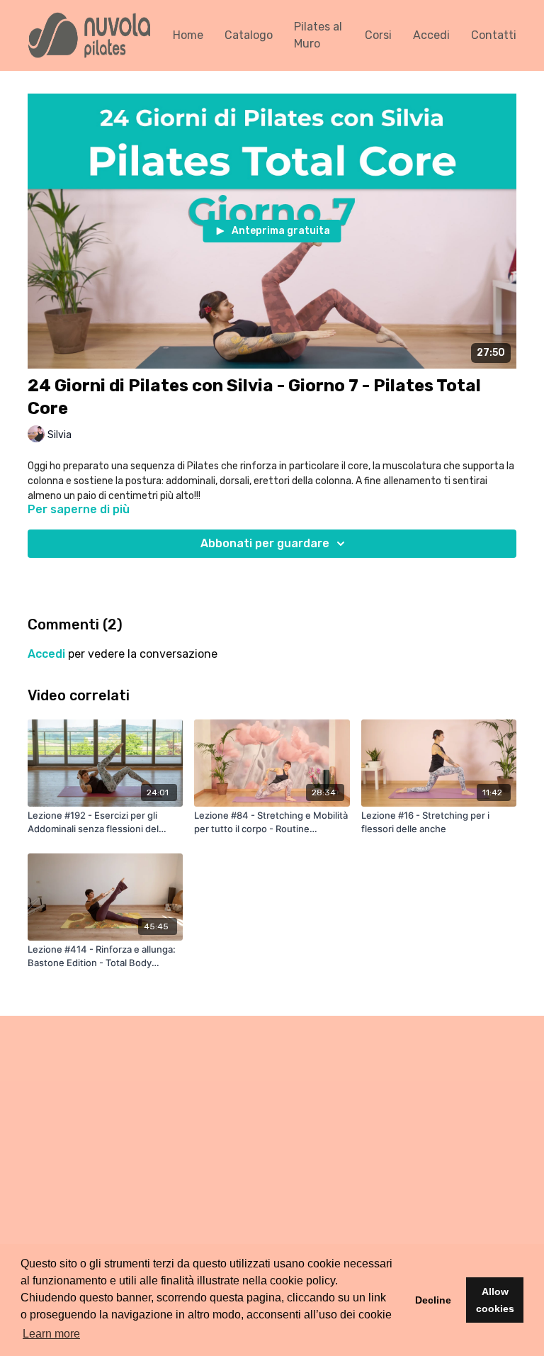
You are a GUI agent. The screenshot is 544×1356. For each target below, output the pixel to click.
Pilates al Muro (318, 35)
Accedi (431, 35)
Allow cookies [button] (495, 1300)
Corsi (378, 35)
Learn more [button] (51, 1334)
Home (188, 35)
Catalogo (249, 35)
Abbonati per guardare (264, 543)
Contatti (493, 35)
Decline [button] (433, 1300)
